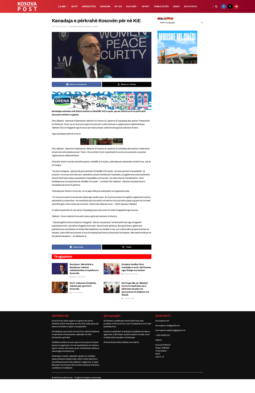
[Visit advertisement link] (101, 101)
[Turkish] (171, 18)
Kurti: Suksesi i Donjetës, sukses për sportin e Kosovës (83, 286)
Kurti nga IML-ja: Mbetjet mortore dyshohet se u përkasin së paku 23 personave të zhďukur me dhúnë (135, 289)
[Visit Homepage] (27, 6)
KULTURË (131, 6)
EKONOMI (105, 6)
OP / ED (118, 6)
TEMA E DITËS (161, 6)
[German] (168, 18)
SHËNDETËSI (89, 6)
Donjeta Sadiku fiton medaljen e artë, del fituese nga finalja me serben (136, 267)
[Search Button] (216, 6)
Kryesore (88, 26)
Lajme (95, 26)
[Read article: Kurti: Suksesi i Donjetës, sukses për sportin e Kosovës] (60, 287)
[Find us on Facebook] (223, 6)
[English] (165, 18)
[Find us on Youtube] (236, 6)
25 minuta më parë (130, 274)
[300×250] (177, 47)
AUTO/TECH (190, 6)
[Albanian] (159, 18)
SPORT (145, 6)
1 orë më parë (77, 292)
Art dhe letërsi (76, 26)
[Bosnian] (162, 18)
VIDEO (176, 6)
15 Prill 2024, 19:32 (59, 26)
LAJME (62, 6)
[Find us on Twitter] (230, 6)
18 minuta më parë (78, 277)
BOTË (74, 6)
